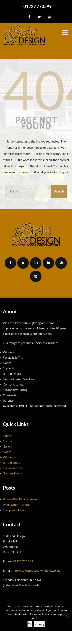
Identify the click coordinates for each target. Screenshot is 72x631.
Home (7, 435)
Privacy (39, 624)
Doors (7, 452)
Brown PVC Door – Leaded (20, 499)
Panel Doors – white (16, 504)
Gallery (7, 446)
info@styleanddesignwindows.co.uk (36, 570)
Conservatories (13, 468)
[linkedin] (49, 17)
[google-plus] (35, 263)
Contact (8, 441)
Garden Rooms (13, 473)
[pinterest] (61, 263)
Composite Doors (14, 510)
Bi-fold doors (11, 462)
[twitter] (39, 17)
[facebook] (29, 17)
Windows (9, 457)
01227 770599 (37, 6)
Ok (30, 624)
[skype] (35, 276)
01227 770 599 (23, 561)
